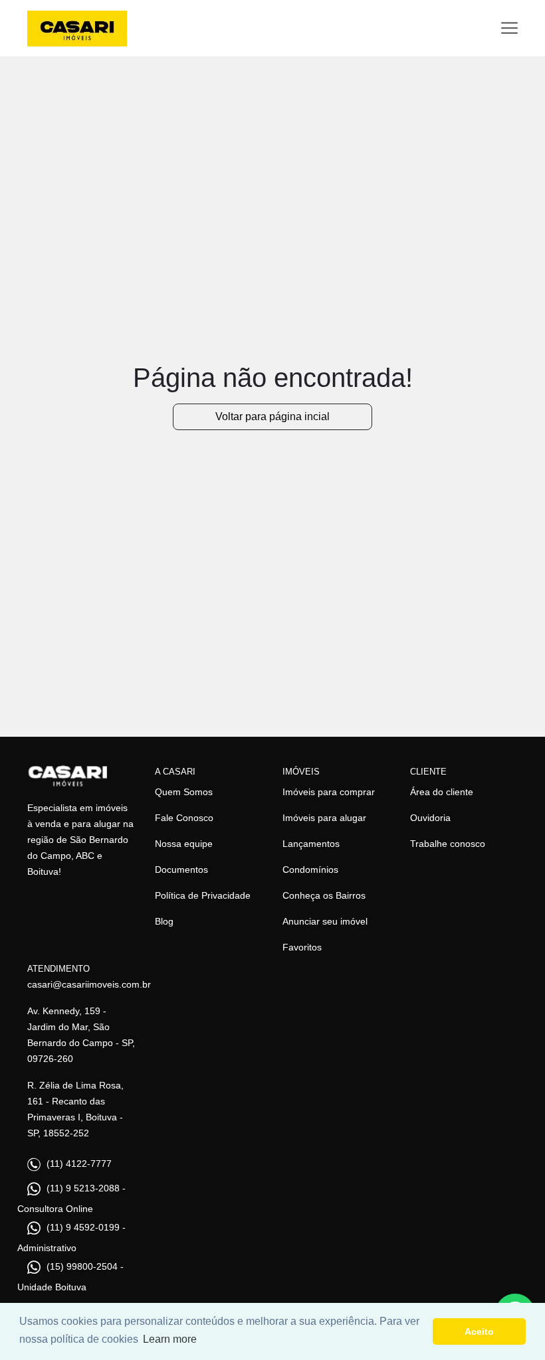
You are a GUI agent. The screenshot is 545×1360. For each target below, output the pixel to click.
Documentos (181, 869)
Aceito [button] (479, 1331)
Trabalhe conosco (447, 843)
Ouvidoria (430, 817)
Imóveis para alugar (324, 817)
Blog (164, 921)
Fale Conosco (184, 817)
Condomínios (310, 869)
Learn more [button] (170, 1339)
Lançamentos (311, 843)
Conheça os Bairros (324, 895)
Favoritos (302, 947)
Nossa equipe (184, 843)
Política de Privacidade (203, 895)
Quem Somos (184, 792)
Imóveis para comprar (328, 792)
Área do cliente (441, 792)
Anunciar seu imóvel (325, 921)
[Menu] (509, 28)
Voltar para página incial (272, 416)
